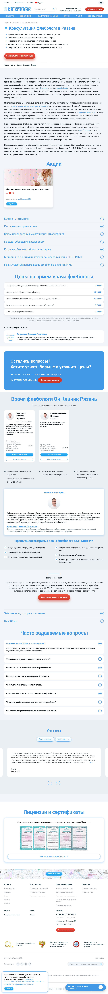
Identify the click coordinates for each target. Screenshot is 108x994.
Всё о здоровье (95, 16)
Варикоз (43, 88)
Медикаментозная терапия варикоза (19, 473)
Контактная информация (64, 888)
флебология (84, 130)
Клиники (7, 911)
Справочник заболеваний (39, 888)
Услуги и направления (12, 915)
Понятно (9, 988)
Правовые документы (63, 905)
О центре (10, 16)
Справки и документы (89, 888)
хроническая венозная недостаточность (30, 106)
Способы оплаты (87, 892)
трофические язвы (86, 112)
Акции (79, 16)
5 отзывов (28, 421)
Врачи (67, 16)
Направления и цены (48, 16)
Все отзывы (62, 739)
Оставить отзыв (45, 739)
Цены (13, 65)
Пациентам (18, 3)
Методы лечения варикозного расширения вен (20, 480)
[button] (50, 783)
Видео (6, 896)
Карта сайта (100, 958)
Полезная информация (38, 896)
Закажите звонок (50, 380)
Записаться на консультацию (19, 56)
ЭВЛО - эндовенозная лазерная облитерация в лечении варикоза (87, 474)
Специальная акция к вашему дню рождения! (28, 189)
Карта (33, 65)
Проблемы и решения (37, 892)
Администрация (9, 888)
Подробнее (11, 204)
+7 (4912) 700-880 (73, 8)
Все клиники (26, 16)
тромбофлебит (62, 88)
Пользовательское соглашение (67, 896)
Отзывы (30, 3)
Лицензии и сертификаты (65, 892)
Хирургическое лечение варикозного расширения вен (55, 473)
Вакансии (7, 892)
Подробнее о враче (19, 459)
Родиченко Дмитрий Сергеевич (21, 416)
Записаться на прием (94, 9)
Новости (7, 899)
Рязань (7, 3)
